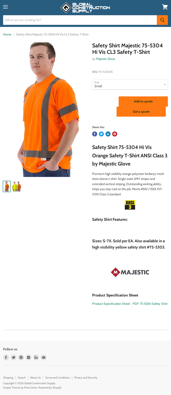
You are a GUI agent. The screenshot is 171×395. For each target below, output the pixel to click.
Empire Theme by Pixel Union (20, 387)
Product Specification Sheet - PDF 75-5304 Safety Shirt (129, 303)
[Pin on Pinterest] (114, 133)
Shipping (8, 377)
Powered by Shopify (50, 387)
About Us (35, 377)
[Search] (162, 20)
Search (22, 377)
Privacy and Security (85, 377)
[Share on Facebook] (94, 133)
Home (7, 34)
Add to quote (143, 101)
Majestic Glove (105, 59)
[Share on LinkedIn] (108, 133)
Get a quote (141, 112)
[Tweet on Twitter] (101, 133)
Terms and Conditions (57, 377)
